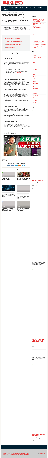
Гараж (34, 60)
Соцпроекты (6, 9)
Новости (35, 7)
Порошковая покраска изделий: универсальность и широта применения (38, 259)
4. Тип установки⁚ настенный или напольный (13, 44)
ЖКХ (27, 7)
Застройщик (35, 69)
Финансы (16, 7)
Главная (5, 7)
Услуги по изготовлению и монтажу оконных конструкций (23, 209)
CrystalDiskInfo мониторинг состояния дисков (8, 192)
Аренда (34, 55)
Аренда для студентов (37, 57)
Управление (35, 100)
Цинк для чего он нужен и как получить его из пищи (23, 179)
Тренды (34, 97)
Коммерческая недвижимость (38, 79)
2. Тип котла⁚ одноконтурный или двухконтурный (14, 41)
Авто (34, 53)
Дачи (34, 62)
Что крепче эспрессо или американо (39, 44)
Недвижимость (13, 2)
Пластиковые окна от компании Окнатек (6, 179)
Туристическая (35, 98)
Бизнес (34, 59)
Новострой (35, 86)
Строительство (22, 7)
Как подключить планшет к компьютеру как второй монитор (23, 193)
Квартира (34, 78)
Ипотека (31, 7)
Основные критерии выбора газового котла (12, 38)
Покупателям (40, 7)
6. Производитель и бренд (10, 47)
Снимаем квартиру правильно (37, 180)
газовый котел (18, 72)
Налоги (34, 81)
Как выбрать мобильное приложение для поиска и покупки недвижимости (7, 209)
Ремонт (34, 90)
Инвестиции (35, 72)
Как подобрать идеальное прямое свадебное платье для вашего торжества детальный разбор (38, 340)
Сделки (34, 91)
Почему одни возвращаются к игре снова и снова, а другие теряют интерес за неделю (39, 20)
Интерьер (34, 74)
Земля (34, 71)
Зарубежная (35, 67)
